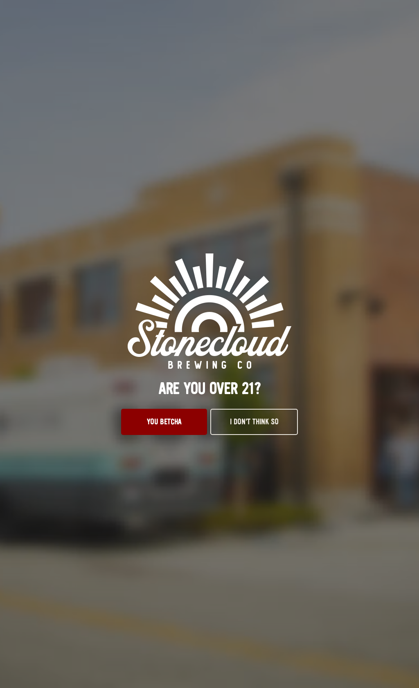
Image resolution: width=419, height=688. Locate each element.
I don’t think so (254, 422)
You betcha (164, 422)
